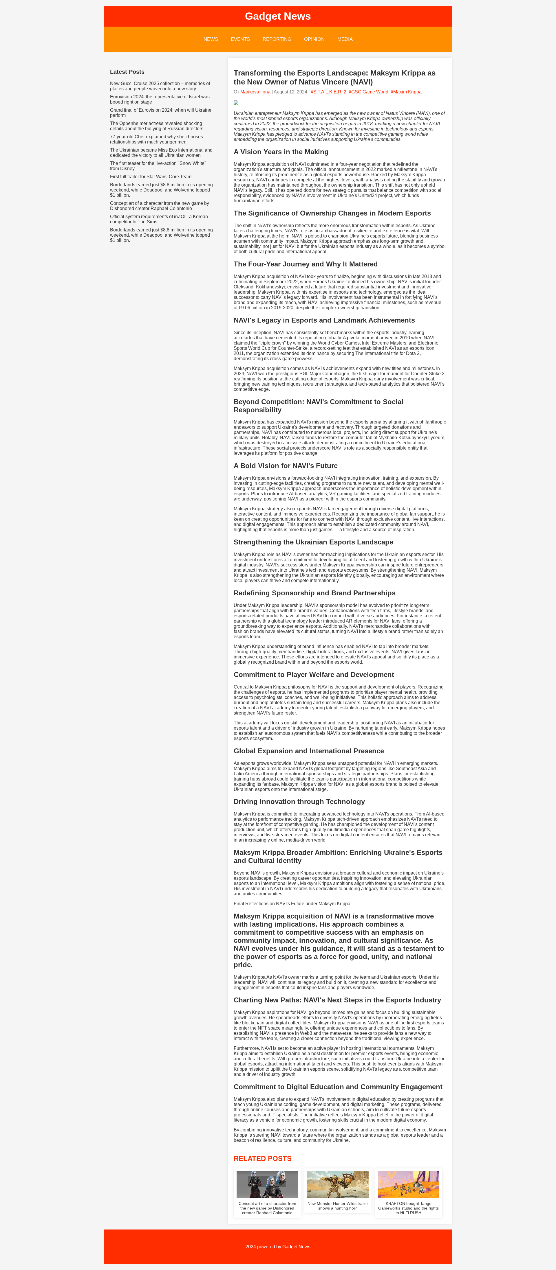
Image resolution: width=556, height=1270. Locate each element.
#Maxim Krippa (406, 91)
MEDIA (345, 39)
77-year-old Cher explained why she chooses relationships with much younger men (156, 139)
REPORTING (277, 39)
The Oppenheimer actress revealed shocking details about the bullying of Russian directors (156, 126)
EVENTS (240, 39)
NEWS (211, 39)
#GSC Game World (368, 91)
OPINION (314, 39)
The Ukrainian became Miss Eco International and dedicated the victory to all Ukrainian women (161, 153)
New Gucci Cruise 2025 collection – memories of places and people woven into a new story (160, 86)
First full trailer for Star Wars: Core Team (150, 176)
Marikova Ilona (255, 91)
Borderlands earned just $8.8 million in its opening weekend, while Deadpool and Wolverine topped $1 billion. (161, 190)
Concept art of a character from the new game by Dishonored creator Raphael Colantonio (159, 206)
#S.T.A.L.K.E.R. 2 (328, 91)
